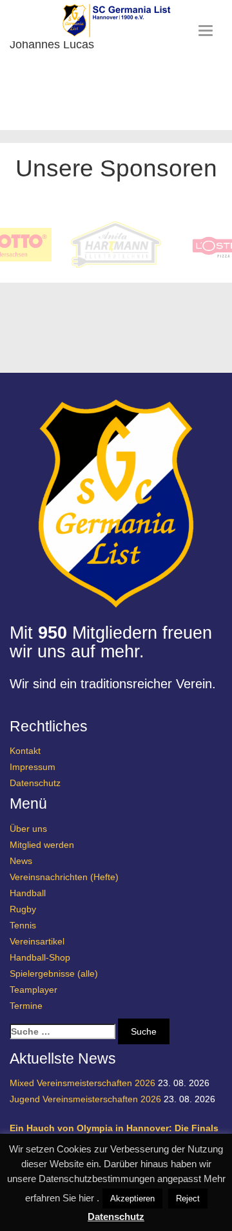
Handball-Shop (40, 957)
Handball (28, 893)
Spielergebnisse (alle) (54, 973)
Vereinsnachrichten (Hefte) (64, 877)
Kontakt (25, 751)
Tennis (23, 925)
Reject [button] (188, 1198)
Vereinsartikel (37, 941)
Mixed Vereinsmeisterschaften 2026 (82, 1083)
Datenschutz (35, 783)
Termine (26, 1006)
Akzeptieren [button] (132, 1198)
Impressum (32, 767)
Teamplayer (33, 989)
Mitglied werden (42, 845)
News (21, 861)
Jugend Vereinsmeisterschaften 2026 (85, 1099)
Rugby (23, 909)
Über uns (28, 828)
